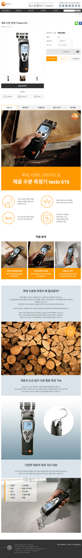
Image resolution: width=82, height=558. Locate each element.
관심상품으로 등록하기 (30, 23)
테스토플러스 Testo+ (41, 4)
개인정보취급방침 (76, 544)
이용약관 (69, 544)
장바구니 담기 (63, 58)
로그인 (66, 3)
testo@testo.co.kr (35, 550)
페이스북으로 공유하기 (80, 23)
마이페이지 (77, 3)
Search (77, 10)
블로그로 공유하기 (76, 23)
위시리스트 (76, 58)
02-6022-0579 (19, 550)
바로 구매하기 (51, 58)
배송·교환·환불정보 (61, 544)
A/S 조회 (71, 3)
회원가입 (61, 3)
